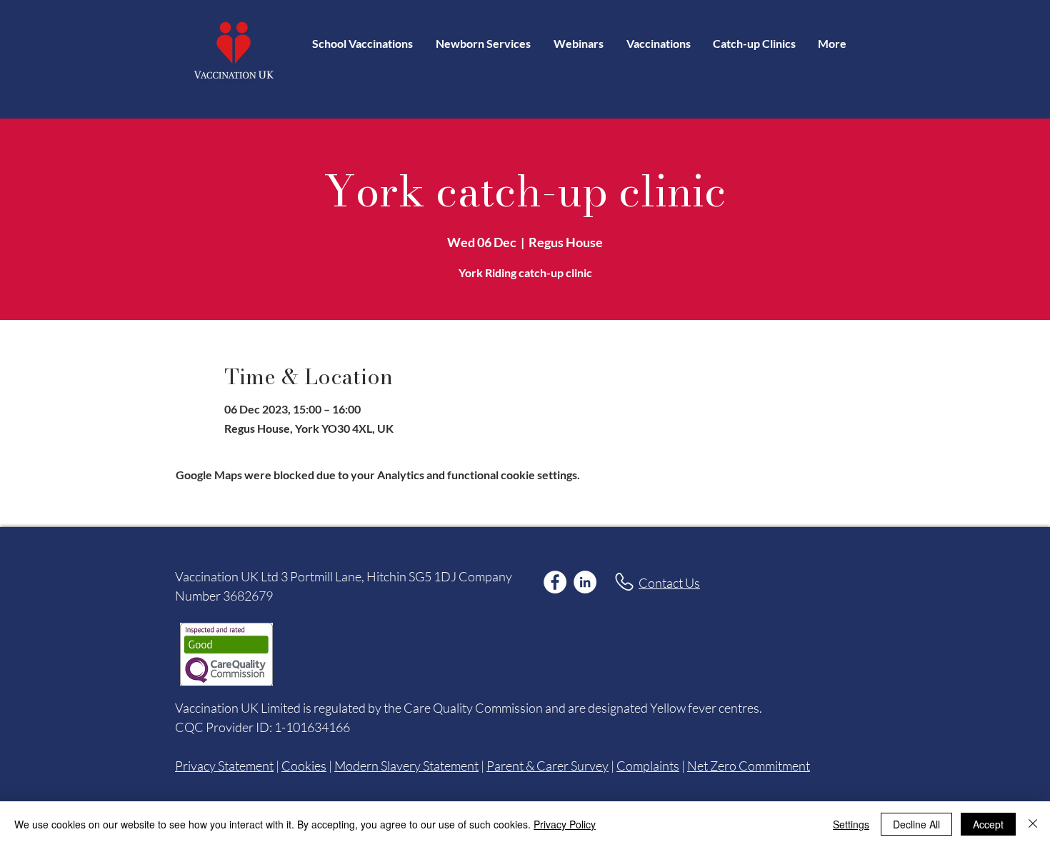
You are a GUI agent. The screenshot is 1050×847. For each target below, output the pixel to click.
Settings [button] (851, 824)
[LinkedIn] (585, 582)
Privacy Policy (565, 824)
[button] (658, 43)
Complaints (647, 765)
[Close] (1032, 824)
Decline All (916, 824)
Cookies (303, 765)
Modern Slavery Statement (406, 765)
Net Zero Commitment (748, 765)
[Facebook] (555, 582)
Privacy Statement (224, 765)
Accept (988, 824)
